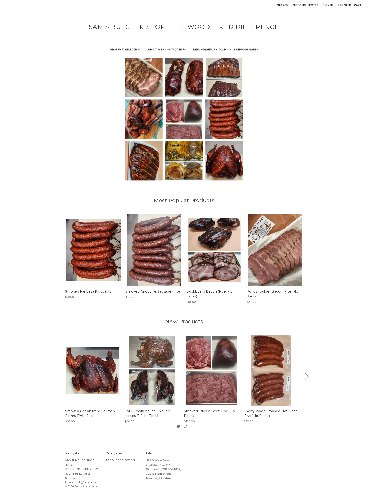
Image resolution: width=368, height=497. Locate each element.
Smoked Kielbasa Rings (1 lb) (89, 291)
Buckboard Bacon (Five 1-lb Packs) (209, 293)
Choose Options (271, 374)
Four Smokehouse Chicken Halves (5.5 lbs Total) (147, 413)
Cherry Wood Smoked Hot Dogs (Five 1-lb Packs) (270, 413)
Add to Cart (93, 254)
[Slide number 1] (184, 119)
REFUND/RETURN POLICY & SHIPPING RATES (225, 49)
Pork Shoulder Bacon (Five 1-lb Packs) (272, 293)
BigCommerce (87, 482)
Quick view (93, 246)
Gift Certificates (305, 5)
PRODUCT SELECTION (125, 49)
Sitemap (71, 478)
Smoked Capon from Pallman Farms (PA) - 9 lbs (90, 413)
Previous (57, 376)
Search (282, 5)
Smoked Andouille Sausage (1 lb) (153, 291)
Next (306, 376)
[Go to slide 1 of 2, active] (178, 426)
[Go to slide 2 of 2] (185, 426)
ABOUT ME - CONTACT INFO (166, 49)
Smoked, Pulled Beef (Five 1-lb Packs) (209, 413)
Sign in (328, 5)
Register (344, 5)
